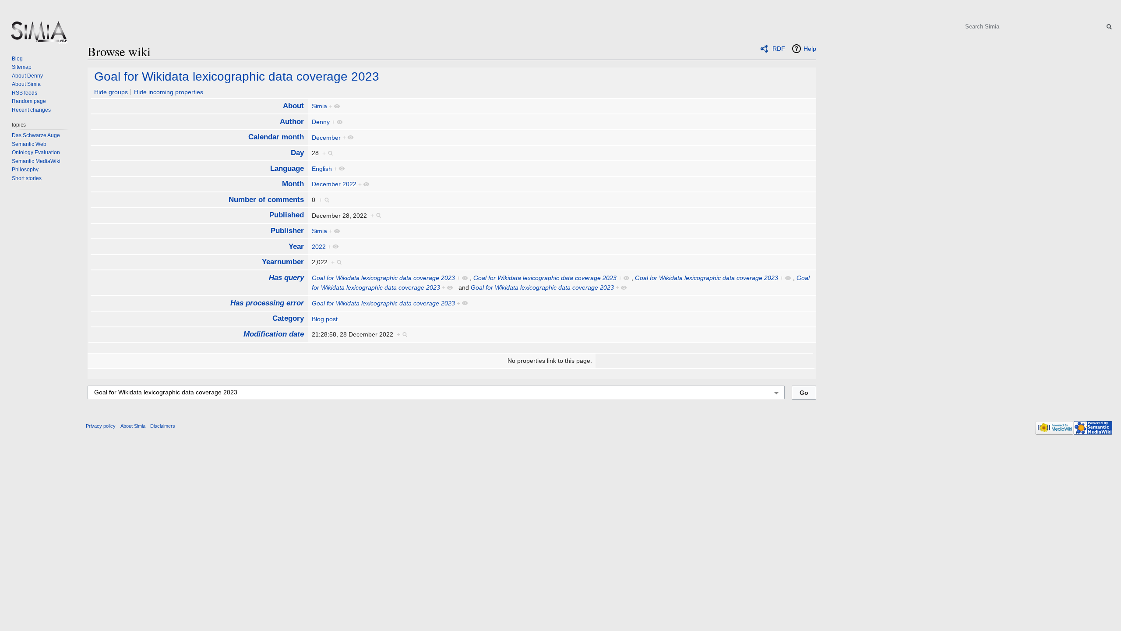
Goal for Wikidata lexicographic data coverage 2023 (236, 76)
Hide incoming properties (168, 92)
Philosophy (25, 170)
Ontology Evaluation (36, 152)
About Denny (27, 76)
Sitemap (22, 67)
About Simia (26, 84)
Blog (17, 59)
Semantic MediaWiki (36, 161)
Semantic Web (29, 144)
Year (296, 246)
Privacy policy (101, 426)
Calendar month (276, 137)
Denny (321, 121)
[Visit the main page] (39, 35)
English (322, 168)
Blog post (325, 319)
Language (287, 168)
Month (293, 184)
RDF (778, 48)
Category (288, 318)
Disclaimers (162, 426)
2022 (319, 246)
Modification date (273, 334)
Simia (319, 106)
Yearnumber (283, 262)
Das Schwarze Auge (36, 135)
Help (810, 48)
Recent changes (31, 110)
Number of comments (266, 199)
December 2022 (334, 184)
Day (297, 153)
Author (292, 121)
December (326, 137)
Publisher (287, 231)
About (293, 106)
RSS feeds (24, 93)
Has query (286, 277)
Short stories (27, 178)
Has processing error (267, 303)
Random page (29, 101)
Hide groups (111, 92)
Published (286, 215)
